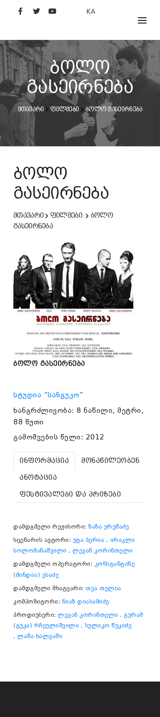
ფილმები (64, 109)
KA (91, 11)
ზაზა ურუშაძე (108, 526)
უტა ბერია (88, 540)
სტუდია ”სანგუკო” (49, 395)
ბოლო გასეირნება (114, 109)
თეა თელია (103, 588)
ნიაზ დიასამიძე (85, 601)
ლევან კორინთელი (88, 614)
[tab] (44, 460)
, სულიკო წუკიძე (106, 625)
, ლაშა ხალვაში (37, 636)
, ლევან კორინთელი (100, 550)
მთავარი (31, 109)
